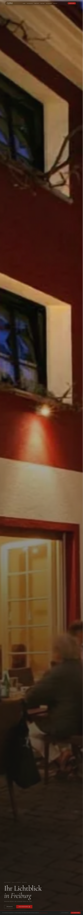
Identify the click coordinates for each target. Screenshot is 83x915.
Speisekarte (30, 3)
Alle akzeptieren (75, 912)
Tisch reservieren (24, 906)
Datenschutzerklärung (43, 912)
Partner (42, 3)
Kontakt (55, 3)
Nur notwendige (65, 912)
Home (24, 3)
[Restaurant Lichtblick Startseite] (10, 3)
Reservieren (72, 3)
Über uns (36, 3)
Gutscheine (49, 3)
